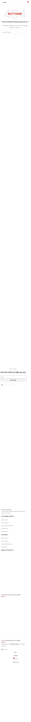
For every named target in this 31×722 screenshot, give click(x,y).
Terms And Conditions (7, 525)
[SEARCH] (27, 32)
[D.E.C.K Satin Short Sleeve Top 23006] (15, 573)
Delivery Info (4, 520)
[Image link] (8, 446)
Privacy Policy (4, 528)
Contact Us (4, 547)
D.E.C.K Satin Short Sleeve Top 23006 (10, 595)
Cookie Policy (4, 531)
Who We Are (4, 538)
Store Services (5, 541)
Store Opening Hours (6, 544)
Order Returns (5, 522)
